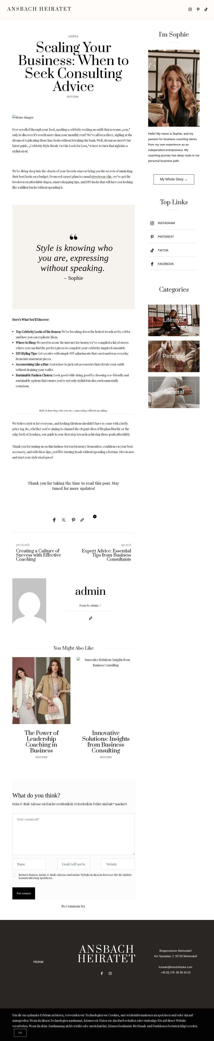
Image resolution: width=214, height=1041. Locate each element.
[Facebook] (54, 519)
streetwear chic (101, 177)
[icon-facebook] (103, 973)
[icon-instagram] (190, 9)
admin (90, 591)
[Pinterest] (73, 519)
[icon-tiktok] (206, 9)
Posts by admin (89, 605)
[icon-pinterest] (198, 9)
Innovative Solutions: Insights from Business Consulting (106, 741)
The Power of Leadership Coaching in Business (41, 741)
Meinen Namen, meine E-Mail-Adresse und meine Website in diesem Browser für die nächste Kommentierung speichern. (75, 876)
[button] (18, 710)
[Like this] (91, 519)
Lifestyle (73, 36)
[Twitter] (63, 520)
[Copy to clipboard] (82, 519)
